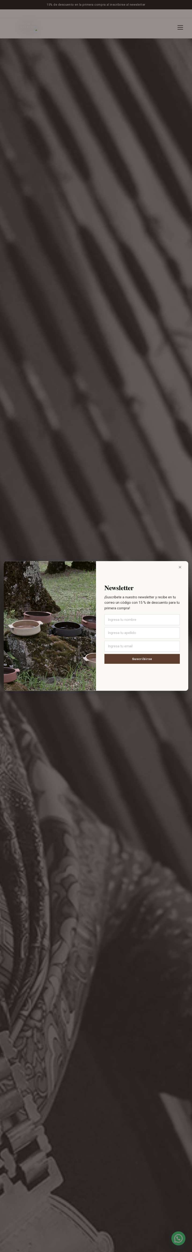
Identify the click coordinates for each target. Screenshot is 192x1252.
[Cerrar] (180, 567)
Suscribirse (142, 659)
